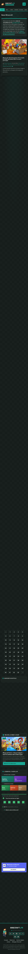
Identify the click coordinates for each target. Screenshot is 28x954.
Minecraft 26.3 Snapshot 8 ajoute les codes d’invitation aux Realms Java (14, 208)
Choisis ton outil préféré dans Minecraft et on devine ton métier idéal (13, 393)
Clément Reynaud (7, 63)
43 (18, 664)
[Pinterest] (13, 933)
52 (14, 672)
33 (18, 656)
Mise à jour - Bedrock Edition (15, 102)
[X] (10, 933)
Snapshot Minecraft (7, 66)
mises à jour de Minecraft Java (13, 31)
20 (5, 648)
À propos (6, 940)
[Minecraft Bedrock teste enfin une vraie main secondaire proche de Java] (14, 86)
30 (5, 656)
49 (22, 668)
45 (5, 668)
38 (18, 660)
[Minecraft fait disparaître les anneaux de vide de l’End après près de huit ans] (14, 491)
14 (22, 640)
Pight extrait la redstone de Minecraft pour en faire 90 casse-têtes (14, 283)
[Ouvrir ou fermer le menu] (24, 4)
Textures (21, 9)
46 (10, 668)
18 (18, 644)
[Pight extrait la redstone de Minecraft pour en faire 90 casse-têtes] (14, 271)
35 (5, 660)
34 (22, 656)
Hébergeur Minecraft (16, 941)
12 (14, 640)
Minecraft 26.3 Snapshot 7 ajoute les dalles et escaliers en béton (14, 463)
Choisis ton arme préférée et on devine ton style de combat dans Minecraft (13, 614)
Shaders (16, 9)
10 (5, 640)
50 (5, 672)
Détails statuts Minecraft (12, 810)
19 (22, 644)
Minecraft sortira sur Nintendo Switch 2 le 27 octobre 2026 (12, 429)
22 (14, 648)
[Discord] (18, 937)
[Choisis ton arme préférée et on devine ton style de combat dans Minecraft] (14, 602)
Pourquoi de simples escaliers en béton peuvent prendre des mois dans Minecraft (12, 355)
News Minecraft (21, 64)
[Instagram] (19, 933)
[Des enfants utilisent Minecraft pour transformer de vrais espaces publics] (14, 530)
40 (5, 664)
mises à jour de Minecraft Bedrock (14, 33)
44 (22, 664)
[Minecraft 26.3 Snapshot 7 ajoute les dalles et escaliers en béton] (14, 452)
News (2, 9)
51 (9, 672)
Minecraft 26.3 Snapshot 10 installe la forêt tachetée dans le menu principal (13, 59)
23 (18, 648)
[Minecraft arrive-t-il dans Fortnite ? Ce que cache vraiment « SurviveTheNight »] (14, 234)
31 (10, 656)
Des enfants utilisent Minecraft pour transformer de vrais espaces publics (14, 541)
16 (10, 644)
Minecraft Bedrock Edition (18, 468)
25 (5, 652)
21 (10, 648)
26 (10, 652)
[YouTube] (15, 937)
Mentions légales (20, 940)
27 (14, 652)
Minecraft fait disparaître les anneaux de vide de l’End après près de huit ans (14, 503)
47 (14, 668)
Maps (26, 9)
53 (18, 672)
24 (22, 648)
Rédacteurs (12, 940)
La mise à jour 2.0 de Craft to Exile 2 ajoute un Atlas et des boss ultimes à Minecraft (14, 320)
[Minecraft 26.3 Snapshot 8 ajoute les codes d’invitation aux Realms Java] (14, 196)
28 (18, 652)
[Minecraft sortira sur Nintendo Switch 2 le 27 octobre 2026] (14, 418)
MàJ (7, 9)
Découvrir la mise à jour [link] (14, 763)
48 (18, 668)
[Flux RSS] (23, 933)
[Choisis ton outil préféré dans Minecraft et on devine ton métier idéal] (14, 380)
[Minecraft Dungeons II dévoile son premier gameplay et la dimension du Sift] (14, 123)
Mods (12, 9)
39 (22, 660)
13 (18, 640)
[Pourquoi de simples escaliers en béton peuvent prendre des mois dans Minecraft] (14, 343)
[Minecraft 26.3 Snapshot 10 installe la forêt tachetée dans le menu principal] (14, 47)
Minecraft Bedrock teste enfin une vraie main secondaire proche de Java (14, 97)
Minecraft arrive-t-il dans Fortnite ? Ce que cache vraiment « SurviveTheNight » (13, 246)
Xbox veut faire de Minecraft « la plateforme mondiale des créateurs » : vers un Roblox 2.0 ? (14, 577)
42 (14, 664)
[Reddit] (16, 933)
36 (10, 660)
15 (5, 644)
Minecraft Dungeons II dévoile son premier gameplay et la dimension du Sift (14, 136)
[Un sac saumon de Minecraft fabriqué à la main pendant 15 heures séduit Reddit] (14, 161)
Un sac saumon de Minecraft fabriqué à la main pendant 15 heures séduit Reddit (14, 173)
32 (14, 656)
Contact (8, 941)
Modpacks (20, 323)
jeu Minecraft (16, 22)
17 (14, 644)
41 (10, 664)
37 (14, 660)
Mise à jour (15, 64)
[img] (5, 802)
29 (22, 652)
